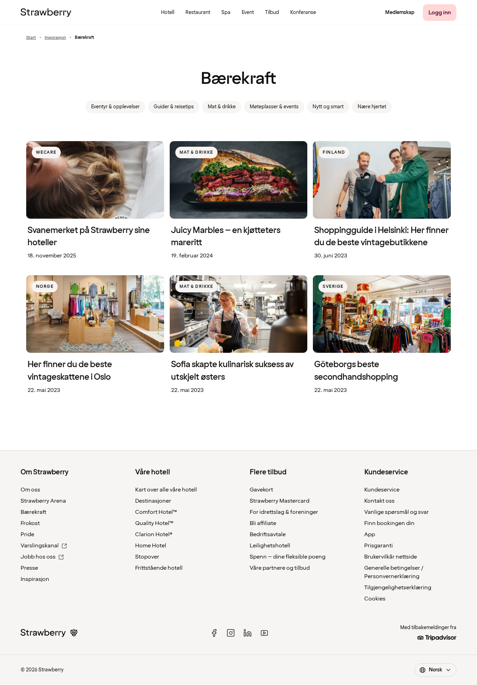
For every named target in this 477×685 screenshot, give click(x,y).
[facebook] (214, 633)
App (369, 534)
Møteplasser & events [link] (274, 106)
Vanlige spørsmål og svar (396, 512)
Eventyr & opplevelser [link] (115, 106)
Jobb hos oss (38, 557)
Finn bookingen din (389, 523)
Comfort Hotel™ (156, 512)
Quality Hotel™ (154, 523)
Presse (29, 568)
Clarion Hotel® (154, 534)
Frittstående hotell (159, 568)
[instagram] (231, 633)
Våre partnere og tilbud (280, 568)
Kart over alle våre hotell (166, 490)
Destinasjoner (153, 501)
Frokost (30, 523)
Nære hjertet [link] (372, 106)
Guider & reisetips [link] (174, 106)
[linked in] (247, 633)
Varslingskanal (40, 545)
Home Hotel (150, 545)
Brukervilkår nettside (390, 557)
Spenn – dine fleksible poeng (287, 557)
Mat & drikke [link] (222, 106)
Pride (27, 534)
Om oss (30, 490)
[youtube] (264, 633)
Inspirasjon (55, 38)
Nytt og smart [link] (328, 106)
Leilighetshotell (270, 545)
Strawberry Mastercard (279, 501)
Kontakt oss (379, 501)
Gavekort (261, 490)
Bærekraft (33, 512)
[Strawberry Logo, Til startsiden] (46, 12)
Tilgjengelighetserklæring (397, 587)
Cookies (375, 599)
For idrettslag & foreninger (284, 512)
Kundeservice (381, 490)
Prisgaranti (378, 545)
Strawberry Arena (43, 501)
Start (31, 38)
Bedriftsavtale (268, 534)
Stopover (147, 557)
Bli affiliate (263, 523)
